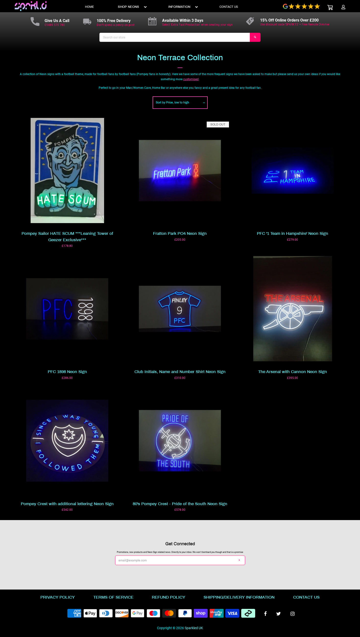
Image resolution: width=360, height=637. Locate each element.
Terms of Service (113, 597)
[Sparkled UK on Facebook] (265, 614)
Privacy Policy (57, 597)
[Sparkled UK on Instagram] (292, 614)
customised (191, 79)
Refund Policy (168, 597)
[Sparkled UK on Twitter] (278, 614)
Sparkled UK (194, 628)
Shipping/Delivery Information (239, 597)
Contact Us (306, 597)
